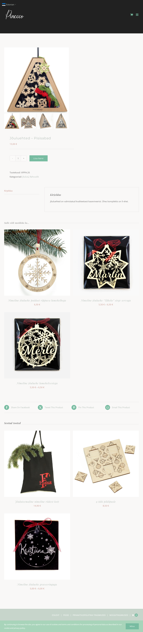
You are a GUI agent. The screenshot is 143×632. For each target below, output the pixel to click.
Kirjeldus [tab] (8, 190)
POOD (66, 615)
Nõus (132, 626)
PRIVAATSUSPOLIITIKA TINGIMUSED (89, 615)
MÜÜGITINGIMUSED (118, 615)
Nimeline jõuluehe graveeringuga (37, 584)
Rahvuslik (34, 176)
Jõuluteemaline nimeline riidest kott (37, 501)
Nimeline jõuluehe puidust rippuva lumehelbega (37, 300)
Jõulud (25, 176)
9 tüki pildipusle (106, 501)
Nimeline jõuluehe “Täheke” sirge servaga (106, 300)
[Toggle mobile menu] (137, 14)
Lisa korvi (39, 158)
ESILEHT (55, 615)
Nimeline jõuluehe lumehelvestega (37, 383)
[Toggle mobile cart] (131, 14)
